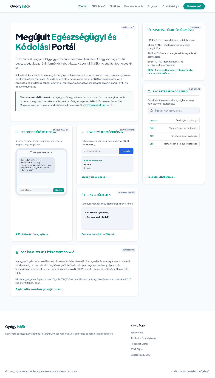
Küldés (58, 190)
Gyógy (20, 6)
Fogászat (152, 6)
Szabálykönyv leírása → (95, 177)
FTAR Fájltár (137, 349)
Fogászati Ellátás (139, 343)
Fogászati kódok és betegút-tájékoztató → (39, 289)
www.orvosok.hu (94, 104)
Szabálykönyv (171, 6)
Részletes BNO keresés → (161, 177)
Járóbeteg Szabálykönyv (143, 338)
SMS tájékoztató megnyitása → (33, 234)
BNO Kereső (98, 6)
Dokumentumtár (133, 6)
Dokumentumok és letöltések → (99, 234)
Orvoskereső (194, 6)
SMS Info (115, 6)
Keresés (126, 151)
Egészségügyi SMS (140, 354)
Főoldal (82, 6)
